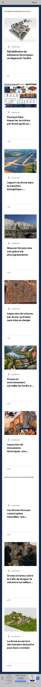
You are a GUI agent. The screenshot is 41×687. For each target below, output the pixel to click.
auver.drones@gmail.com (20, 678)
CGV (28, 683)
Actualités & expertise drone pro (17, 11)
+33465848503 (20, 677)
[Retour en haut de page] (37, 678)
